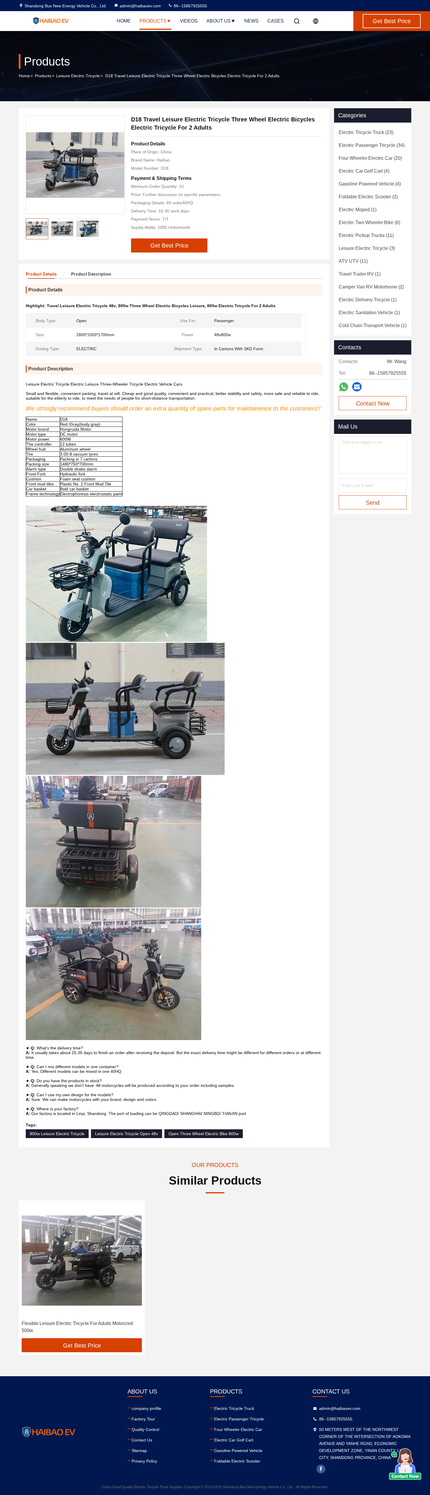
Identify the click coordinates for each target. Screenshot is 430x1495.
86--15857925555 (190, 6)
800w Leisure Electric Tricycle (57, 1133)
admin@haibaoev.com (140, 6)
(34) (372, 145)
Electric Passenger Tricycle (239, 1419)
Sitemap (139, 1450)
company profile (146, 1408)
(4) (364, 171)
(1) (357, 209)
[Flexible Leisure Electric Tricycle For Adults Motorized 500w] (82, 1260)
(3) (367, 248)
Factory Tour (143, 1419)
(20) (370, 158)
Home (124, 20)
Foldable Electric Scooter (237, 1461)
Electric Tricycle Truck (234, 1408)
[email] (357, 387)
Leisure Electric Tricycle (78, 75)
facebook (321, 1469)
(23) (366, 132)
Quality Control (145, 1429)
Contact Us (142, 1440)
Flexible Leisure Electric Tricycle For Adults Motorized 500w (77, 1327)
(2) (368, 196)
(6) (369, 222)
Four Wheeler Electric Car (238, 1429)
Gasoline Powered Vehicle (238, 1450)
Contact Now (372, 403)
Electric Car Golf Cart (233, 1440)
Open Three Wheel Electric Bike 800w (203, 1133)
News (251, 20)
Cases (275, 20)
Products (153, 20)
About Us (219, 20)
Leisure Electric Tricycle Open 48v (126, 1133)
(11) (366, 235)
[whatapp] (344, 387)
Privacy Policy (144, 1461)
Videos (189, 20)
